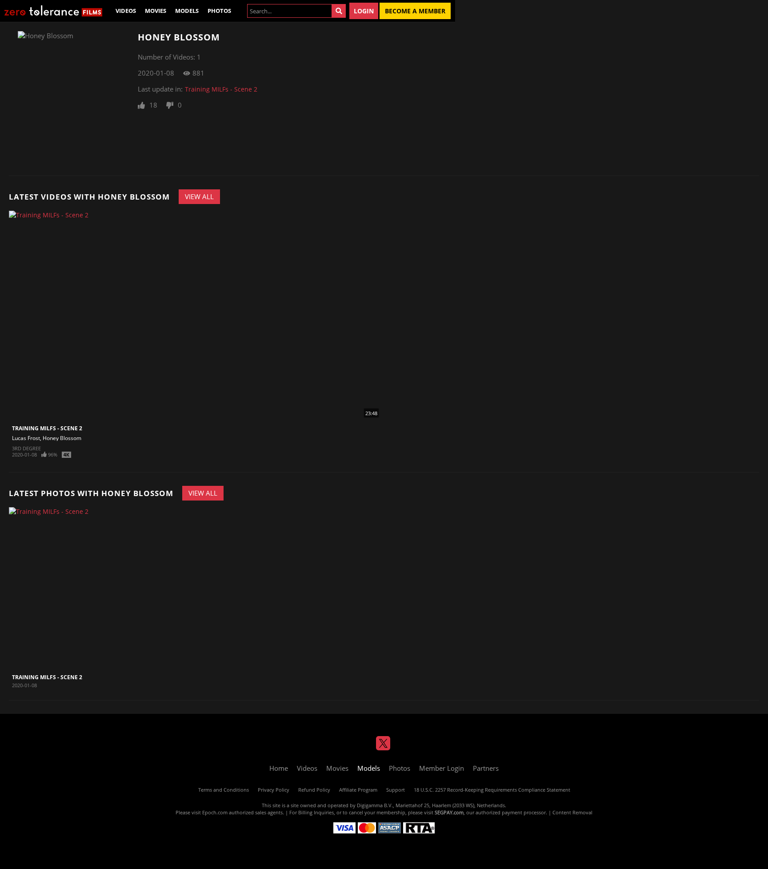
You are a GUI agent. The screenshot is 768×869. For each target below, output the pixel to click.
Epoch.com (215, 812)
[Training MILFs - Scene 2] (63, 588)
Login (364, 11)
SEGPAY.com (449, 812)
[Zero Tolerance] (53, 11)
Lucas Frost (26, 438)
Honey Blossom (62, 438)
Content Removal (572, 812)
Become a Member (415, 11)
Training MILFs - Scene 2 (221, 89)
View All (199, 196)
